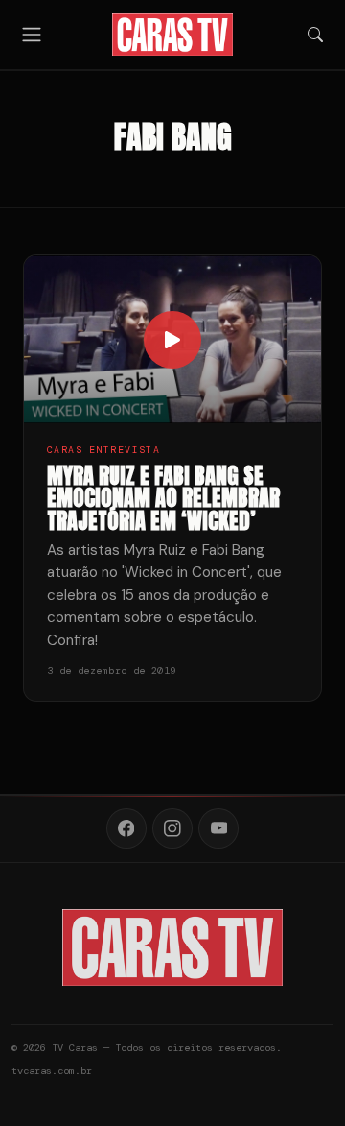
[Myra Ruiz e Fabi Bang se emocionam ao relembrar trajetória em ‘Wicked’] (172, 338)
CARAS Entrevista (103, 449)
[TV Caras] (173, 34)
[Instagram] (172, 828)
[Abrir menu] (32, 34)
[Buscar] (315, 34)
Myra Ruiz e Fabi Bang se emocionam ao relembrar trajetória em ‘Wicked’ (163, 498)
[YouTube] (218, 828)
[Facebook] (126, 828)
